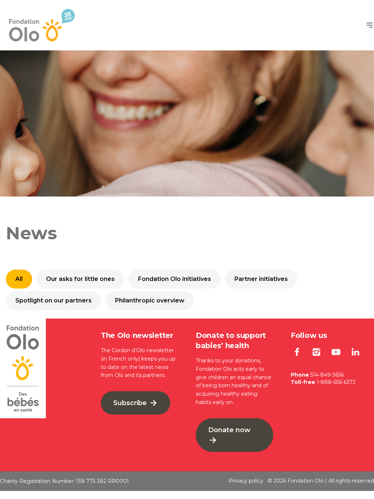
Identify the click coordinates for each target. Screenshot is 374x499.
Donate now (229, 430)
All (19, 278)
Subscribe (131, 403)
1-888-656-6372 (336, 382)
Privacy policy (246, 480)
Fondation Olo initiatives (174, 278)
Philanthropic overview (149, 300)
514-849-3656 (327, 375)
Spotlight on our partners (53, 300)
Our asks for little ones (80, 278)
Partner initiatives (261, 278)
